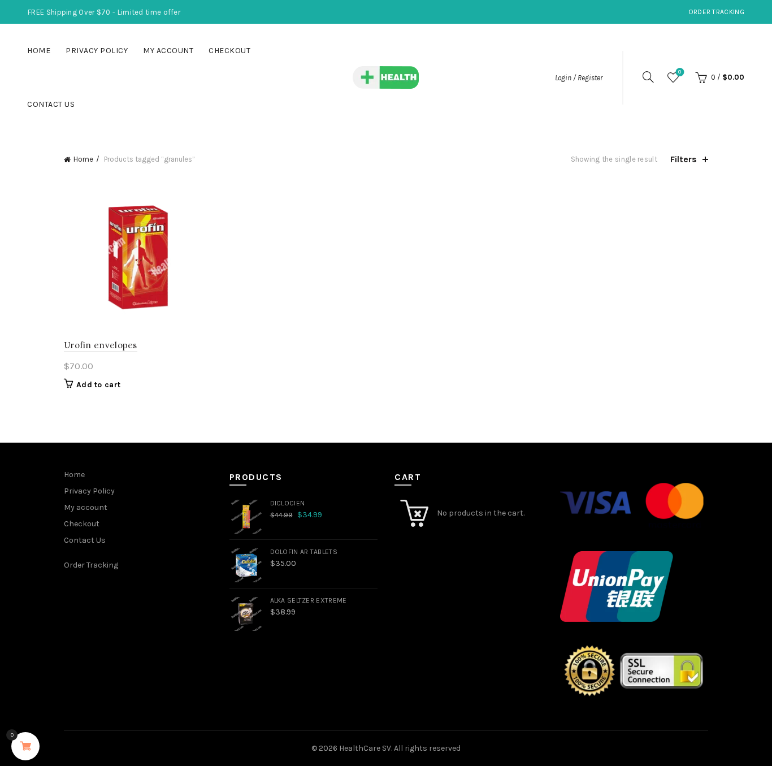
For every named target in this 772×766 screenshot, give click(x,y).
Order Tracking (716, 12)
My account (168, 50)
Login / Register (578, 77)
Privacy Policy (97, 50)
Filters (683, 159)
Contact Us (51, 104)
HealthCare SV (365, 748)
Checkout (229, 50)
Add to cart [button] (98, 385)
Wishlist (679, 72)
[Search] (648, 76)
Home (38, 50)
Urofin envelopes (100, 345)
